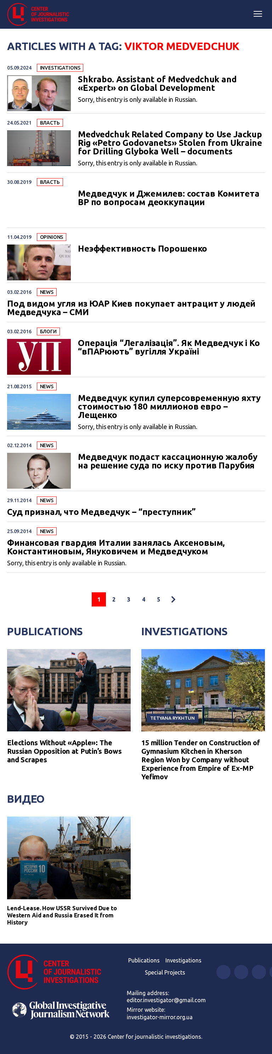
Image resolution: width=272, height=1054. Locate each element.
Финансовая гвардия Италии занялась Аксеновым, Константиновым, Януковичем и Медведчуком (116, 547)
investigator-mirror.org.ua (160, 1017)
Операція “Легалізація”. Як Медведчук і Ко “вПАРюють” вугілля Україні (169, 347)
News (46, 292)
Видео (26, 799)
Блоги (48, 331)
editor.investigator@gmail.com (166, 1000)
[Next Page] (173, 599)
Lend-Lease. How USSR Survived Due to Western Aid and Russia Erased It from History (62, 915)
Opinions (51, 237)
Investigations (60, 68)
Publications (45, 631)
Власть (50, 123)
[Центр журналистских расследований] (40, 14)
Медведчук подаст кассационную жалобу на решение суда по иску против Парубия (167, 461)
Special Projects (165, 972)
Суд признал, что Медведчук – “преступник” (101, 512)
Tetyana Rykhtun (172, 718)
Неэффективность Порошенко (142, 249)
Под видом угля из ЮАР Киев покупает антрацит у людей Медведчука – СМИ (131, 308)
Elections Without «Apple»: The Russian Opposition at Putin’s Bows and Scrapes (64, 751)
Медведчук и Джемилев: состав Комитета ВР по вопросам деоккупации (168, 198)
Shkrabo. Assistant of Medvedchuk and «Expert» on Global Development (157, 83)
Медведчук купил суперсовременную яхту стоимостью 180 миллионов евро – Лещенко (169, 406)
